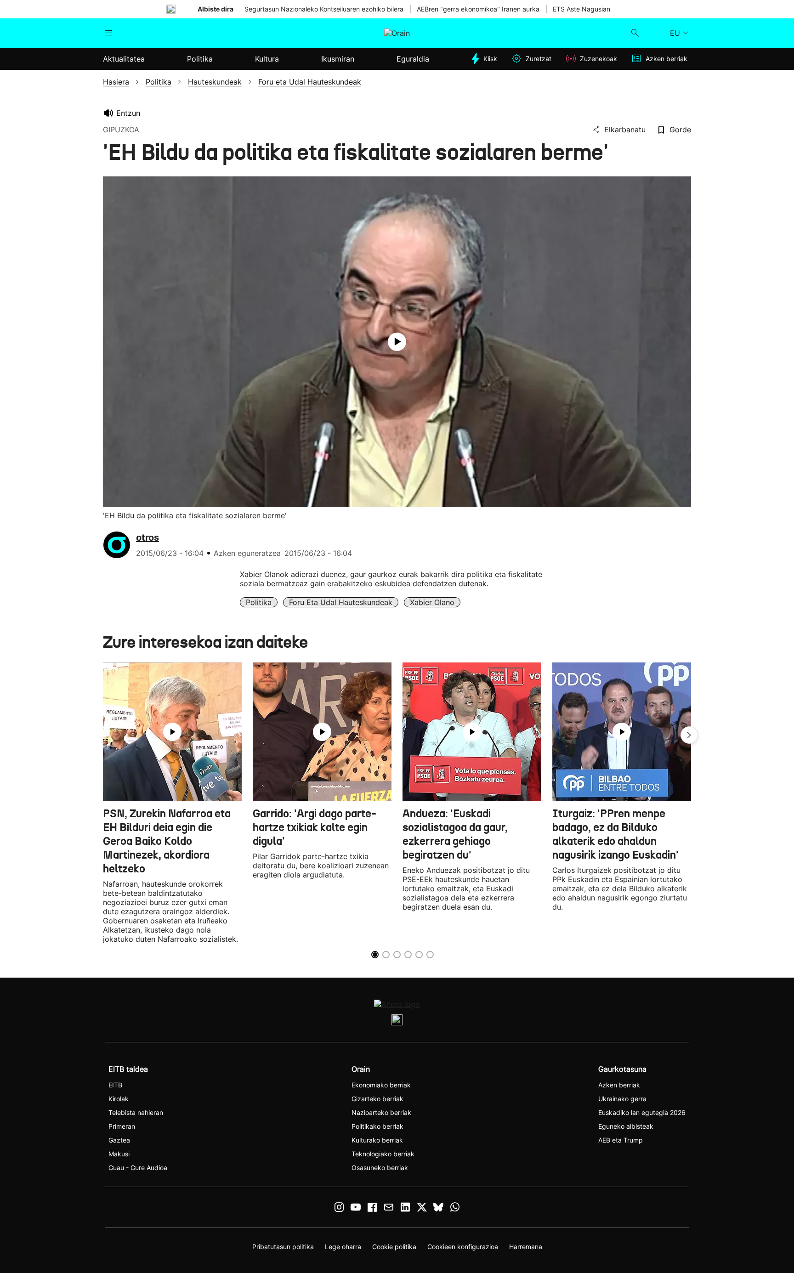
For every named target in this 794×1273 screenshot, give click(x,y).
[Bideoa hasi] (397, 342)
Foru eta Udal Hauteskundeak (340, 602)
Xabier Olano (432, 602)
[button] (689, 735)
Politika (259, 602)
